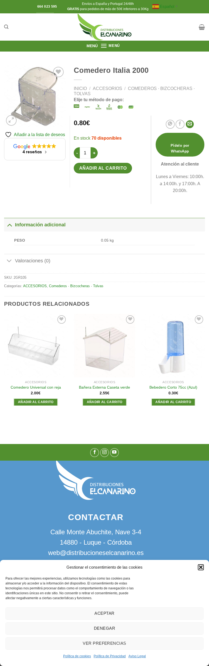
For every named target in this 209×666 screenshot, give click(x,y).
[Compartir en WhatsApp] (170, 124)
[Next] (205, 367)
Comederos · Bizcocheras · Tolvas (76, 286)
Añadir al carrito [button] (36, 402)
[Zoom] (11, 120)
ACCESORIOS (107, 88)
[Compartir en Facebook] (180, 124)
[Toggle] (9, 224)
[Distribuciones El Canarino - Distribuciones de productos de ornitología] (104, 27)
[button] (201, 567)
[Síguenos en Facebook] (94, 452)
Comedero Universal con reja (36, 387)
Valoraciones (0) (32, 260)
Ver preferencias (104, 643)
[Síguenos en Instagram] (104, 452)
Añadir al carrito (103, 168)
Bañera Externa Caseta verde (104, 387)
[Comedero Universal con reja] (35, 345)
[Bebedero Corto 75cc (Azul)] (173, 345)
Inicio (80, 88)
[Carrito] (202, 27)
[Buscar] (6, 27)
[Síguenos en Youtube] (114, 452)
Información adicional (40, 224)
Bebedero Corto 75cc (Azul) (173, 387)
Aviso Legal (137, 656)
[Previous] (4, 367)
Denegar (104, 628)
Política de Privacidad (110, 656)
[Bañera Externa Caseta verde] (104, 345)
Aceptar (104, 613)
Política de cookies (77, 656)
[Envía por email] (189, 124)
